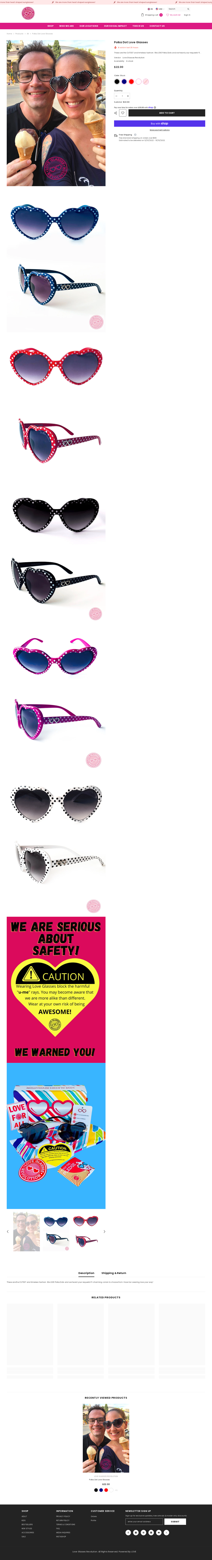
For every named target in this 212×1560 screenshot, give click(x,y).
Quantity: (118, 90)
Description (86, 1273)
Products (19, 33)
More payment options (160, 130)
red (106, 1490)
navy (101, 1490)
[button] (7, 1231)
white (111, 1490)
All (28, 33)
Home (9, 33)
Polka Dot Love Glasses (99, 1479)
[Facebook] (128, 1532)
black (96, 1490)
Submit (175, 1521)
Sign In (187, 15)
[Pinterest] (143, 1532)
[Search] (178, 9)
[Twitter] (166, 1532)
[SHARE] (116, 113)
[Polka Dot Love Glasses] (106, 1438)
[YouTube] (159, 1532)
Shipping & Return (114, 1273)
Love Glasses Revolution (134, 57)
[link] (122, 112)
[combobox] (176, 9)
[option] (26, 1231)
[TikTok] (151, 1532)
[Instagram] (136, 1532)
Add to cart (167, 112)
